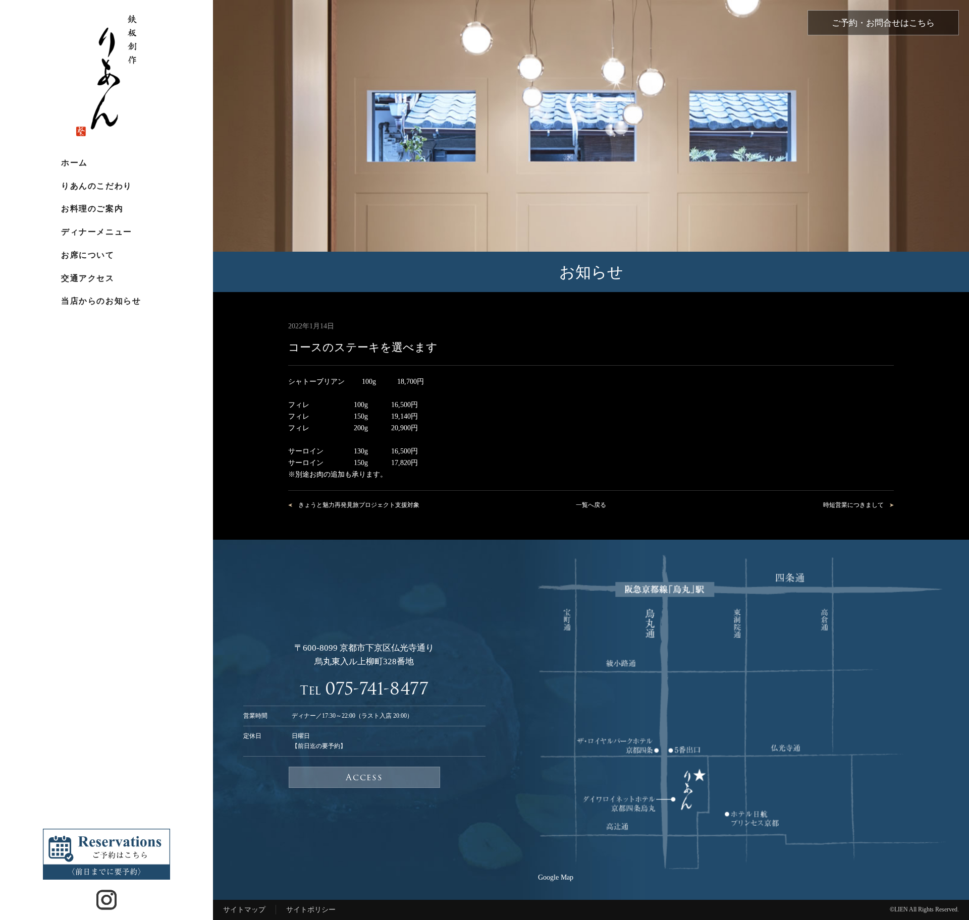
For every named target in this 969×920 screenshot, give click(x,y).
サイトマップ (244, 909)
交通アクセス (87, 278)
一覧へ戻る (591, 504)
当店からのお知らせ (101, 301)
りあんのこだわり (96, 186)
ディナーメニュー (96, 231)
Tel (364, 688)
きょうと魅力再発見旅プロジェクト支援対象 (358, 504)
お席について (87, 255)
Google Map (555, 877)
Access (364, 777)
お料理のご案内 (92, 208)
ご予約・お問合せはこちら (883, 23)
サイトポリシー (311, 909)
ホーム (74, 162)
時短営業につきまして (853, 504)
